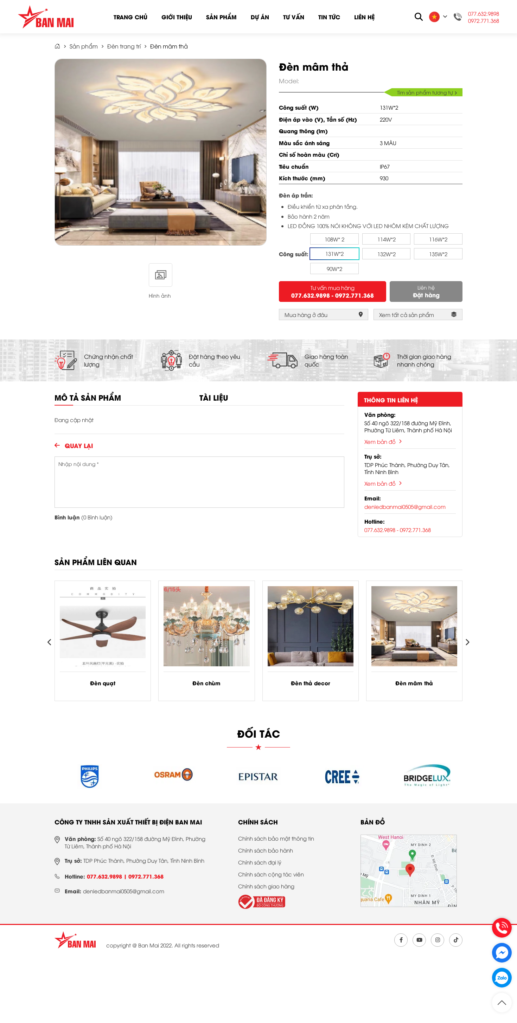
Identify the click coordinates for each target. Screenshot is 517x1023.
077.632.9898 (483, 13)
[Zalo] (502, 978)
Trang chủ (130, 17)
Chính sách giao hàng (266, 885)
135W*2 (438, 253)
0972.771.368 (483, 20)
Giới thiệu (176, 17)
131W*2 (334, 253)
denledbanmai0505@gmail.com (405, 506)
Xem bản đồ (380, 441)
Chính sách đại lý (259, 862)
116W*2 (438, 238)
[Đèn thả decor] (310, 629)
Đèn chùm (206, 683)
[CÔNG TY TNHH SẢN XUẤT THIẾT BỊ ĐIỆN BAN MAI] (46, 16)
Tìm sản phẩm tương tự (425, 92)
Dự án (260, 17)
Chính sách (258, 821)
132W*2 (386, 253)
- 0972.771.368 (353, 295)
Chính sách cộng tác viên (271, 874)
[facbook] (401, 940)
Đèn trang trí (124, 46)
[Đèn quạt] (103, 629)
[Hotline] (502, 928)
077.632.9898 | (107, 876)
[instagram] (437, 940)
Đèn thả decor (310, 683)
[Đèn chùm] (206, 629)
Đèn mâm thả (414, 683)
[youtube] (419, 940)
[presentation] (49, 642)
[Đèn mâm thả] (414, 629)
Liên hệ (364, 17)
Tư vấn (293, 17)
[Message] (502, 953)
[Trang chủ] (75, 940)
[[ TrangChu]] (57, 46)
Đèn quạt (102, 683)
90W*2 (334, 268)
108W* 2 (334, 238)
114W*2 (386, 238)
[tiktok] (455, 940)
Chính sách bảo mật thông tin (276, 838)
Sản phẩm (221, 17)
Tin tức (329, 17)
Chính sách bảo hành (265, 850)
